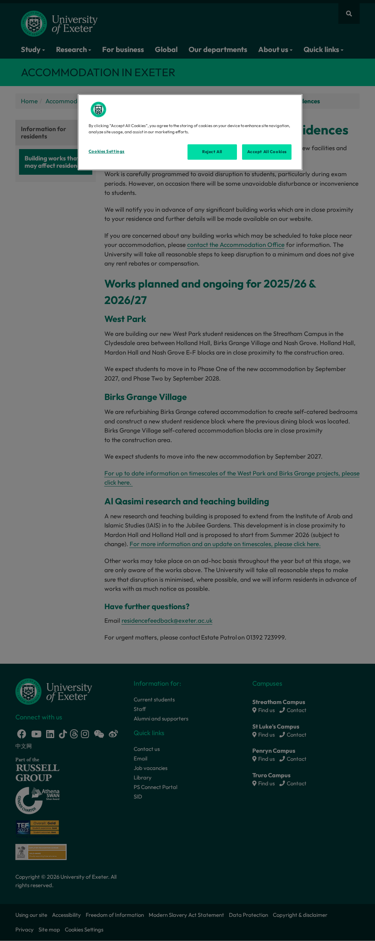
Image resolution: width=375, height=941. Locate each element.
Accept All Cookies (267, 151)
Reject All (212, 151)
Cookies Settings (107, 151)
